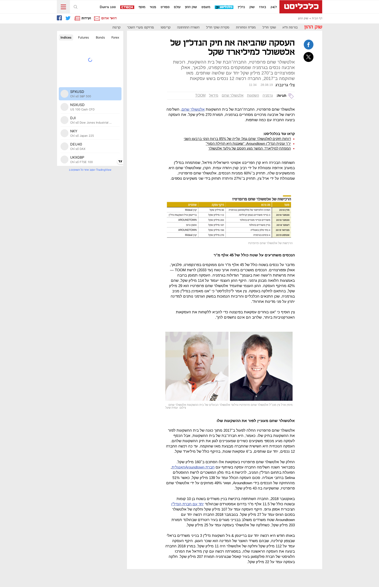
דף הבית (317, 18)
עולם (177, 7)
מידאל (213, 95)
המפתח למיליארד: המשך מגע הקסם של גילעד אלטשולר (249, 148)
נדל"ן (241, 7)
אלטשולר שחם (232, 95)
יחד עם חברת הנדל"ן (187, 504)
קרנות (116, 27)
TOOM (200, 95)
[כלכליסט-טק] (224, 7)
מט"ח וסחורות (246, 27)
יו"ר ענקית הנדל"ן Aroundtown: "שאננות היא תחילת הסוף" (248, 143)
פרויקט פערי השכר (140, 27)
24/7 (273, 7)
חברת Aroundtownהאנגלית (193, 467)
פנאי (153, 7)
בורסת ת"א (290, 27)
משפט (205, 7)
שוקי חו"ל (269, 27)
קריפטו (165, 27)
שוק (252, 7)
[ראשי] (300, 6)
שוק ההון (191, 7)
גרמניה (268, 95)
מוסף (142, 7)
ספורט (165, 7)
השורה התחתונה (188, 27)
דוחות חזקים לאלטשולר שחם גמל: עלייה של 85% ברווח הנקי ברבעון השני (237, 139)
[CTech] (127, 7)
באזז (262, 7)
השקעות (253, 95)
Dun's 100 (108, 7)
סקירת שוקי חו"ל (217, 27)
